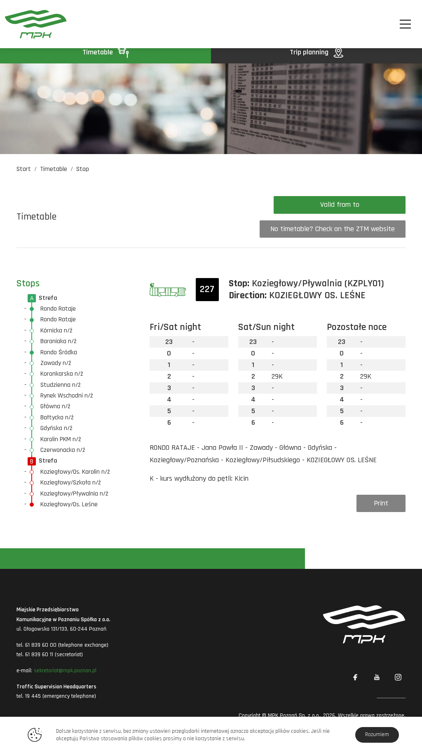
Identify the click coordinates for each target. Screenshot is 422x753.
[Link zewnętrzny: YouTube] (376, 677)
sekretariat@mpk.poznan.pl (65, 670)
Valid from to (339, 204)
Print (381, 503)
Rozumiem (377, 734)
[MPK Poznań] (36, 24)
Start (23, 169)
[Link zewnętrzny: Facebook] (355, 677)
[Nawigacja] (405, 24)
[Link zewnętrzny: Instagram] (398, 677)
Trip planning (310, 52)
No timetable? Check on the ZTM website (332, 229)
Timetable (98, 52)
